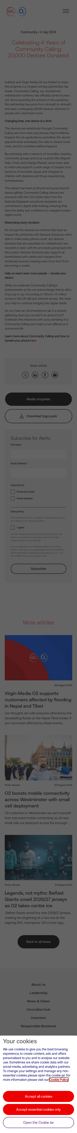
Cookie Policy (58, 1079)
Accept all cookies (38, 1096)
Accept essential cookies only (38, 1109)
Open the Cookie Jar (38, 1122)
